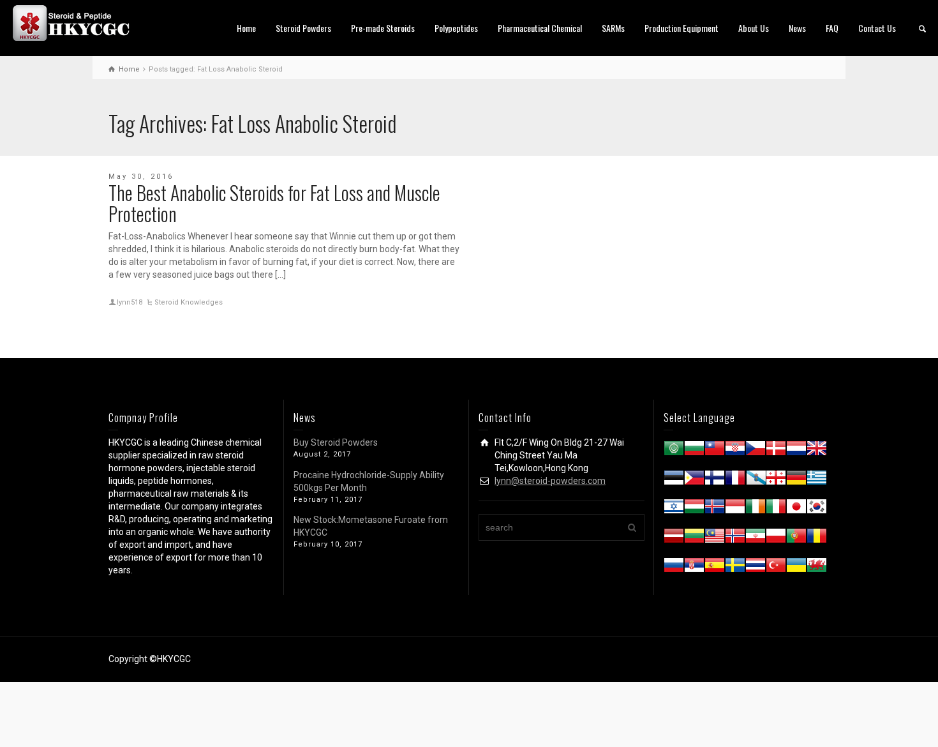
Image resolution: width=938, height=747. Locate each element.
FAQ (832, 27)
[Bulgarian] (694, 451)
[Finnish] (714, 480)
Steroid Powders (303, 27)
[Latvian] (674, 538)
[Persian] (755, 538)
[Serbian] (694, 567)
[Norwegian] (735, 538)
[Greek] (817, 480)
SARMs (613, 27)
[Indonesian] (735, 509)
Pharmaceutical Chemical (540, 27)
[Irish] (755, 509)
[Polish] (776, 538)
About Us (753, 27)
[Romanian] (817, 538)
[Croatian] (735, 451)
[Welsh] (817, 567)
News (797, 27)
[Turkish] (776, 567)
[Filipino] (694, 480)
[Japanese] (796, 509)
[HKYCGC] (76, 22)
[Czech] (755, 451)
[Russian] (674, 567)
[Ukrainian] (796, 567)
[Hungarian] (694, 509)
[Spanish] (714, 567)
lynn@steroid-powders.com (550, 481)
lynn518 (129, 302)
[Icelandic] (714, 509)
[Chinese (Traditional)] (714, 451)
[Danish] (776, 451)
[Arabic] (674, 451)
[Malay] (714, 538)
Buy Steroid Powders (336, 442)
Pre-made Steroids (383, 27)
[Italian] (776, 509)
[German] (796, 480)
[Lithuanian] (694, 538)
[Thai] (755, 567)
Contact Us (877, 27)
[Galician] (755, 480)
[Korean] (817, 509)
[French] (735, 480)
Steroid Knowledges (188, 302)
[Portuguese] (796, 538)
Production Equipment (681, 27)
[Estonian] (674, 480)
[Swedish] (735, 567)
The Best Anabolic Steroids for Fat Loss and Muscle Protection (274, 203)
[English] (817, 451)
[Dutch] (796, 451)
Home (246, 27)
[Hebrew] (674, 509)
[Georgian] (776, 480)
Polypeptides (456, 27)
